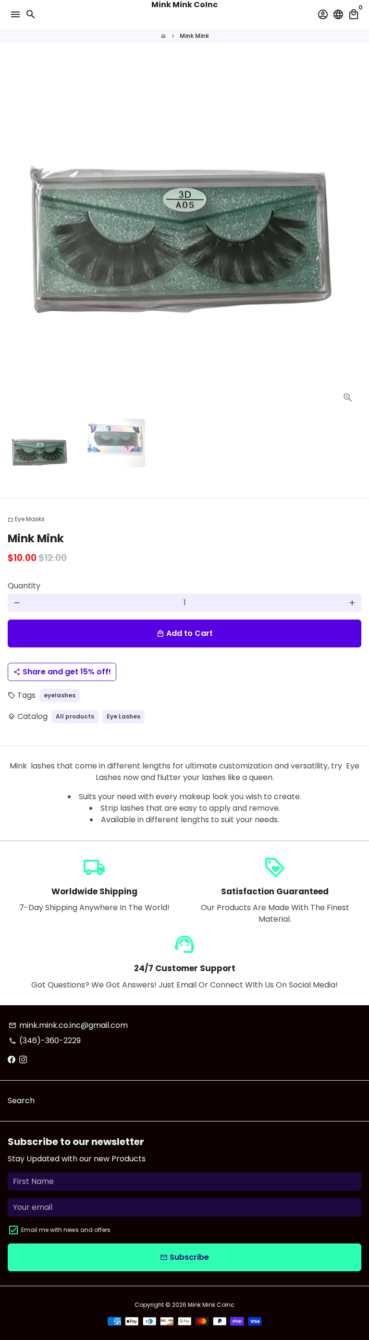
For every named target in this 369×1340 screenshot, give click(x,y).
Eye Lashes (123, 716)
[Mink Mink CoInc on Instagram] (23, 1059)
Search (21, 1100)
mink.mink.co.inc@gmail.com (68, 1025)
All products (75, 716)
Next (352, 234)
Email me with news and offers (66, 1230)
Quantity (24, 585)
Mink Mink (194, 36)
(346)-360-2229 (45, 1040)
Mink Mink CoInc (211, 1305)
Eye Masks (26, 519)
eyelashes (59, 695)
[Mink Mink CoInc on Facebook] (11, 1059)
